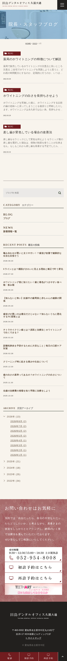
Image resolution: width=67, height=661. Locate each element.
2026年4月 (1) (18, 440)
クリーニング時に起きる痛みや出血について (25, 361)
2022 (35, 43)
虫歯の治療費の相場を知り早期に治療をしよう (26, 390)
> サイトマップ (33, 638)
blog (10, 53)
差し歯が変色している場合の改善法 (27, 132)
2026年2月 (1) (18, 450)
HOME (28, 43)
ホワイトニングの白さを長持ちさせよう (30, 95)
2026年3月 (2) (18, 445)
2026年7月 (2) (18, 426)
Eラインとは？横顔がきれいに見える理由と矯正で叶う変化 (33, 269)
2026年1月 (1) (18, 455)
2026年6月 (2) (18, 431)
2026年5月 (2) (18, 435)
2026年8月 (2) (18, 421)
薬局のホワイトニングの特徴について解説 (32, 59)
